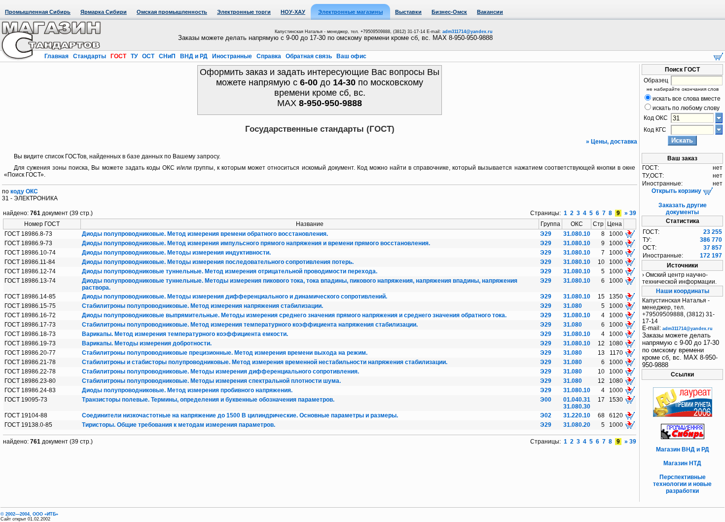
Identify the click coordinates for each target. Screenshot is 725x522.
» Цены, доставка (611, 141)
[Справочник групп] (719, 129)
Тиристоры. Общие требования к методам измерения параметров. (178, 424)
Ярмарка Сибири (103, 12)
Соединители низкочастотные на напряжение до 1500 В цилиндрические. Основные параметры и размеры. (240, 415)
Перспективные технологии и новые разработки (682, 484)
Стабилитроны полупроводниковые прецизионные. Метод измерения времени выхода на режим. (224, 352)
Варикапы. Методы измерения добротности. (147, 343)
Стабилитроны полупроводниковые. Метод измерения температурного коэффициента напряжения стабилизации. (250, 324)
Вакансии (490, 12)
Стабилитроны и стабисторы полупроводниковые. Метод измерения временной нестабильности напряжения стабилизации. (264, 362)
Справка (269, 56)
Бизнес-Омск (449, 12)
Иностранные (232, 56)
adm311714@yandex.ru (467, 31)
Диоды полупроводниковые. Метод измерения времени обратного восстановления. (205, 233)
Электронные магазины (350, 12)
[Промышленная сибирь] (682, 437)
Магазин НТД (682, 463)
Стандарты (90, 56)
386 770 (711, 239)
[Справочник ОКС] (719, 117)
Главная (57, 56)
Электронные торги (244, 12)
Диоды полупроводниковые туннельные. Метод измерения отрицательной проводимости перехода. (229, 271)
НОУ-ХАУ (293, 12)
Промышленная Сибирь (38, 12)
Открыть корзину (677, 190)
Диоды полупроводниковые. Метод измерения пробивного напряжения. (187, 390)
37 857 (712, 247)
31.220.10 (576, 415)
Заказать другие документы (682, 209)
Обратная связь (308, 56)
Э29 (545, 233)
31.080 (572, 305)
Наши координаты (682, 291)
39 (632, 213)
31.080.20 (576, 424)
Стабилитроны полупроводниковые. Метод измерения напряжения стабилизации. (202, 305)
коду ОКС (24, 191)
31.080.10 (576, 233)
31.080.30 (576, 406)
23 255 (712, 231)
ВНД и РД (194, 56)
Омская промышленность (172, 12)
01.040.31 (576, 399)
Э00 (545, 399)
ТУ (134, 56)
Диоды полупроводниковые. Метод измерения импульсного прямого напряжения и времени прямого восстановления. (256, 243)
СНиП (167, 56)
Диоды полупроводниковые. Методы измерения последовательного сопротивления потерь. (218, 262)
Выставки (408, 12)
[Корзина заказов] (718, 55)
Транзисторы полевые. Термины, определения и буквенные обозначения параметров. (208, 399)
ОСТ (148, 56)
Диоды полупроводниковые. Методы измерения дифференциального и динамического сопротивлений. (234, 296)
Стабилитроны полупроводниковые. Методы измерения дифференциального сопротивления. (220, 371)
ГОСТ (118, 56)
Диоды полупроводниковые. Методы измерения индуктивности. (176, 252)
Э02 (545, 415)
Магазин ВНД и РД (682, 449)
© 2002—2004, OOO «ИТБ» (29, 514)
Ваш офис (350, 56)
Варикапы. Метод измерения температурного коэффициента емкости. (185, 334)
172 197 (711, 255)
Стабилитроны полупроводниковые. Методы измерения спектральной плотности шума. (211, 380)
